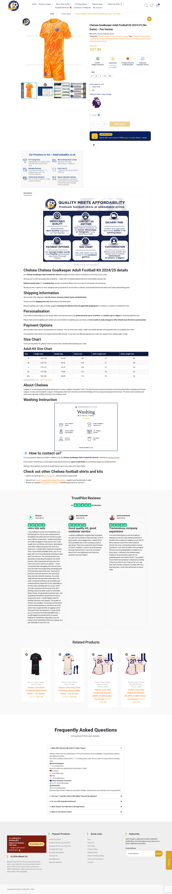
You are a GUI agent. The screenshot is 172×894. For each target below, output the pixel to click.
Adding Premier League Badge (100, 94)
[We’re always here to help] (54, 161)
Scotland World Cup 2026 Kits (60, 846)
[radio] (91, 76)
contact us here (113, 457)
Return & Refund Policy (96, 856)
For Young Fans (34, 160)
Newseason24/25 (100, 41)
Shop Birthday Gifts (36, 844)
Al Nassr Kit (53, 856)
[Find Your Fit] (54, 170)
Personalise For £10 (97, 84)
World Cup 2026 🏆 (115, 4)
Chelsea (113, 36)
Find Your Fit (62, 168)
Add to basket (120, 124)
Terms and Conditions (95, 859)
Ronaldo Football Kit (56, 852)
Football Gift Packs (56, 849)
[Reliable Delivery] (25, 170)
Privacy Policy (93, 849)
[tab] (28, 193)
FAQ (89, 839)
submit (159, 854)
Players (106, 684)
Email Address (131, 848)
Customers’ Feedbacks (82, 8)
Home (34, 4)
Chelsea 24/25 (138, 36)
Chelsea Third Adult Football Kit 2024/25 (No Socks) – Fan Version (36, 690)
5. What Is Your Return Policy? (61, 812)
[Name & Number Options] (54, 178)
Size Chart (91, 846)
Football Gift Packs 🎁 (63, 8)
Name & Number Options (67, 177)
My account (97, 8)
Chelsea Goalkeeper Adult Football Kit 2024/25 (115, 39)
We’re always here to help (67, 160)
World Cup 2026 (55, 839)
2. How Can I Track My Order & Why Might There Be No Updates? (73, 796)
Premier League (66, 14)
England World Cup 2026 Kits (59, 843)
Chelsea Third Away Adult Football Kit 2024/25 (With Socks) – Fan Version (69, 690)
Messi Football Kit (55, 862)
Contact (90, 862)
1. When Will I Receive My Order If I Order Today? (68, 748)
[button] (84, 90)
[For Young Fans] (25, 161)
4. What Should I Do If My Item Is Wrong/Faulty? (67, 807)
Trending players (81, 4)
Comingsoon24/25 (139, 39)
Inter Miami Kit (54, 859)
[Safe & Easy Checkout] (25, 178)
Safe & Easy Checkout (36, 177)
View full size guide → (46, 380)
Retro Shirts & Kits (63, 4)
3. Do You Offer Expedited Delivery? (63, 801)
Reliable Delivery (34, 168)
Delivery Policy (93, 852)
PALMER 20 (133, 684)
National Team (97, 4)
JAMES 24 (100, 684)
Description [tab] (28, 193)
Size (93, 72)
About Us (91, 843)
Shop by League (45, 4)
